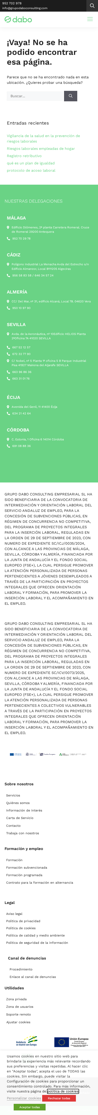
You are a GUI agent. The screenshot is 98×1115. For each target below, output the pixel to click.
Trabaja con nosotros (22, 833)
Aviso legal (14, 914)
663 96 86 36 (21, 372)
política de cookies (63, 1091)
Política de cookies (21, 928)
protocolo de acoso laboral (31, 170)
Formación (14, 860)
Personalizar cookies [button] (24, 1098)
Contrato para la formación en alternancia (39, 882)
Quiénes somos (18, 803)
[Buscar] (70, 96)
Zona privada (16, 999)
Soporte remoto (18, 1014)
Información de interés (24, 810)
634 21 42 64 (21, 413)
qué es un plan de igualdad (31, 163)
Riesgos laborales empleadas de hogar (41, 148)
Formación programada (24, 875)
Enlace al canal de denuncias (33, 977)
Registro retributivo (24, 156)
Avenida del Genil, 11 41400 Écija (34, 406)
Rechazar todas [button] (59, 1098)
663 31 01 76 (21, 378)
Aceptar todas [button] (29, 1107)
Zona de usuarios (19, 1006)
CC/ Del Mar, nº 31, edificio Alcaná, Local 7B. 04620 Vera (51, 301)
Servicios (13, 795)
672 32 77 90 (21, 354)
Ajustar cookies (18, 1022)
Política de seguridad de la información (37, 942)
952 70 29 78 (21, 238)
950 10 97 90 (21, 308)
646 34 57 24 (44, 275)
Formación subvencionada (26, 867)
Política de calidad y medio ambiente (35, 935)
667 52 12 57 (21, 347)
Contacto (13, 825)
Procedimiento (21, 969)
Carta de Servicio (19, 818)
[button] (92, 6)
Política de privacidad (23, 921)
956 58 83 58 (21, 275)
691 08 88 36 (21, 446)
